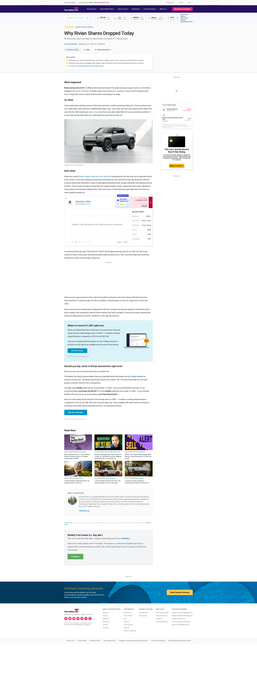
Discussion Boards (161, 615)
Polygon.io (87, 624)
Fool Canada (143, 615)
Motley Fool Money (130, 631)
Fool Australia (143, 612)
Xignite (80, 624)
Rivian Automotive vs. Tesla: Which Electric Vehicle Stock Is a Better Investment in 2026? (77, 456)
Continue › (75, 556)
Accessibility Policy (110, 640)
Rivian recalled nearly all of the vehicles (94, 176)
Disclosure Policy (95, 640)
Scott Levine (79, 478)
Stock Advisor (128, 615)
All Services (127, 612)
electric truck (93, 112)
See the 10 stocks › (76, 412)
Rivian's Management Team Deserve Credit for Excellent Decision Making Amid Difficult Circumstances (107, 456)
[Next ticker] (177, 18)
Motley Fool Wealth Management (182, 615)
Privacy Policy (82, 640)
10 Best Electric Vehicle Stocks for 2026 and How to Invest (77, 482)
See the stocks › (77, 351)
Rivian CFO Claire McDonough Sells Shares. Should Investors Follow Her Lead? (138, 456)
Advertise (106, 628)
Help (189, 2)
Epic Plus (127, 621)
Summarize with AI (103, 50)
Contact (105, 624)
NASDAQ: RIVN (83, 201)
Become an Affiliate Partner (180, 624)
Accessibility (170, 2)
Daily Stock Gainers (184, 19)
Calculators (159, 618)
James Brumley (110, 478)
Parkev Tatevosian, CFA (112, 452)
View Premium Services (180, 592)
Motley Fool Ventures (178, 618)
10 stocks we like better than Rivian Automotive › (86, 66)
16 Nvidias (125, 538)
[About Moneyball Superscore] (128, 200)
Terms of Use (70, 640)
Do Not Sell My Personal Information (179, 640)
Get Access (165, 121)
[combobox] (76, 18)
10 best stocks (109, 341)
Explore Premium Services (84, 27)
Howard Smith (71, 44)
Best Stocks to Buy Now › (182, 9)
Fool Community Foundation (181, 621)
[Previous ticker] (92, 18)
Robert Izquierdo (80, 452)
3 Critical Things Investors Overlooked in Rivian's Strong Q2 (137, 482)
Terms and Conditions (158, 640)
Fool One (126, 628)
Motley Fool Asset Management (182, 612)
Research (106, 618)
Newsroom (106, 621)
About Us (106, 612)
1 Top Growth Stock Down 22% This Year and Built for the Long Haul (107, 482)
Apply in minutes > (177, 166)
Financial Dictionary (162, 621)
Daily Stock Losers (187, 21)
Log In (181, 2)
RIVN (83, 88)
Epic (125, 618)
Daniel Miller (139, 478)
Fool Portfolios (128, 624)
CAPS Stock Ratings (162, 612)
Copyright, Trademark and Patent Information (133, 640)
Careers (105, 615)
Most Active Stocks (184, 15)
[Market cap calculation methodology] (150, 216)
